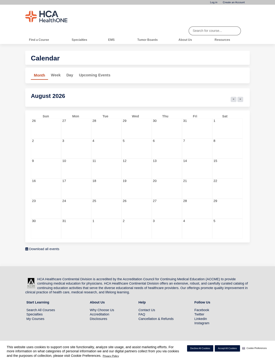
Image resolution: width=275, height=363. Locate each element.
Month (41, 76)
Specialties (79, 39)
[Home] (53, 16)
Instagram (201, 323)
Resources (222, 39)
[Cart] (249, 3)
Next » (240, 99)
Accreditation (99, 314)
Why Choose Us (102, 310)
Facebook (201, 310)
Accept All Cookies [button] (227, 348)
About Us (185, 39)
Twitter (199, 314)
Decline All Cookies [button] (200, 348)
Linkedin (200, 319)
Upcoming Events (94, 75)
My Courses (35, 319)
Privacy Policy (111, 355)
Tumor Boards (147, 39)
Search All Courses (40, 310)
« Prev (233, 99)
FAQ (141, 314)
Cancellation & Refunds (156, 319)
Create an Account (234, 2)
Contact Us (146, 310)
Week (56, 75)
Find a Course (39, 39)
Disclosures (98, 319)
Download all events (43, 249)
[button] (255, 348)
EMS (111, 39)
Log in (213, 2)
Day (69, 75)
